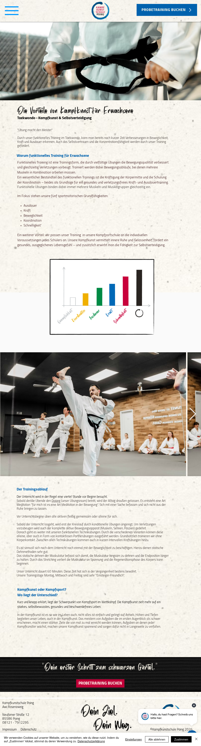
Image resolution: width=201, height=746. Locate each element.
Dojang (56, 501)
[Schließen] (196, 739)
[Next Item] (192, 414)
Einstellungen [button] (133, 739)
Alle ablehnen (156, 739)
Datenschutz (29, 729)
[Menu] (11, 10)
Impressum (9, 729)
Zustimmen (181, 739)
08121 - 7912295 (15, 722)
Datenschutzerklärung (91, 741)
